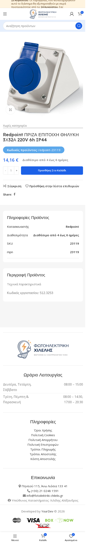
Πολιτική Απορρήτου (43, 440)
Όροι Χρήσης (43, 430)
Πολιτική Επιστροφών (43, 445)
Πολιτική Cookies (43, 435)
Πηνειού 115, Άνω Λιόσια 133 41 (45, 486)
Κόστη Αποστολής (43, 459)
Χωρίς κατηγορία (15, 125)
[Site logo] (43, 13)
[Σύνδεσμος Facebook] (14, 194)
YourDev (47, 511)
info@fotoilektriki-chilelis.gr (45, 496)
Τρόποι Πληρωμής (43, 449)
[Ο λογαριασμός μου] (72, 14)
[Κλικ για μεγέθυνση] (10, 109)
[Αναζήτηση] (78, 25)
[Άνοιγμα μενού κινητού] (5, 14)
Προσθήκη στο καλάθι (52, 170)
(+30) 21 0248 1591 (45, 491)
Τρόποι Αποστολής (43, 454)
